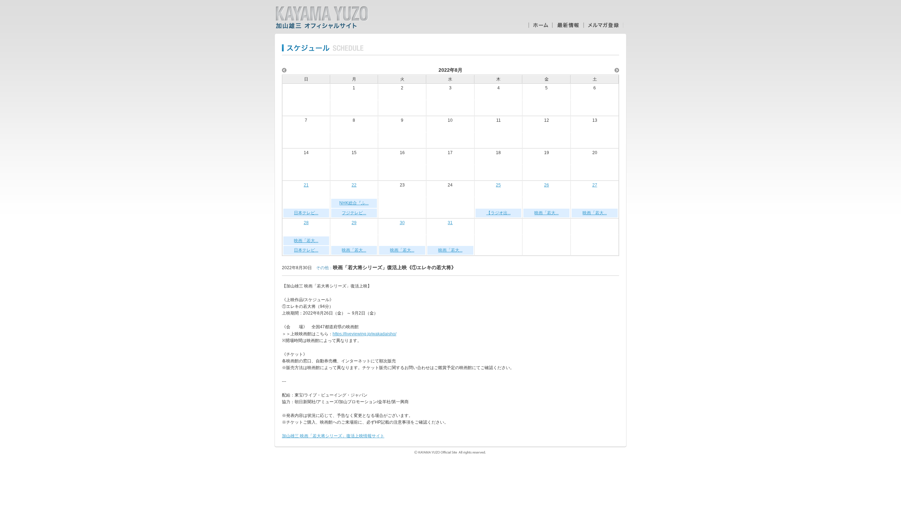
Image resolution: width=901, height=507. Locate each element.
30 (402, 222)
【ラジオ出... (498, 212)
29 (354, 222)
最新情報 (568, 25)
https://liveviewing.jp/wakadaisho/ (364, 333)
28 (306, 222)
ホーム (540, 25)
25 (498, 185)
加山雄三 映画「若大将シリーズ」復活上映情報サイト (333, 435)
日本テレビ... (306, 212)
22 (354, 185)
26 (546, 185)
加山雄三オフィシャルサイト (322, 17)
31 (450, 222)
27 (594, 185)
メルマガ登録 (603, 25)
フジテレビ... (354, 212)
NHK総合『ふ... (353, 203)
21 (306, 185)
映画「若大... (546, 212)
